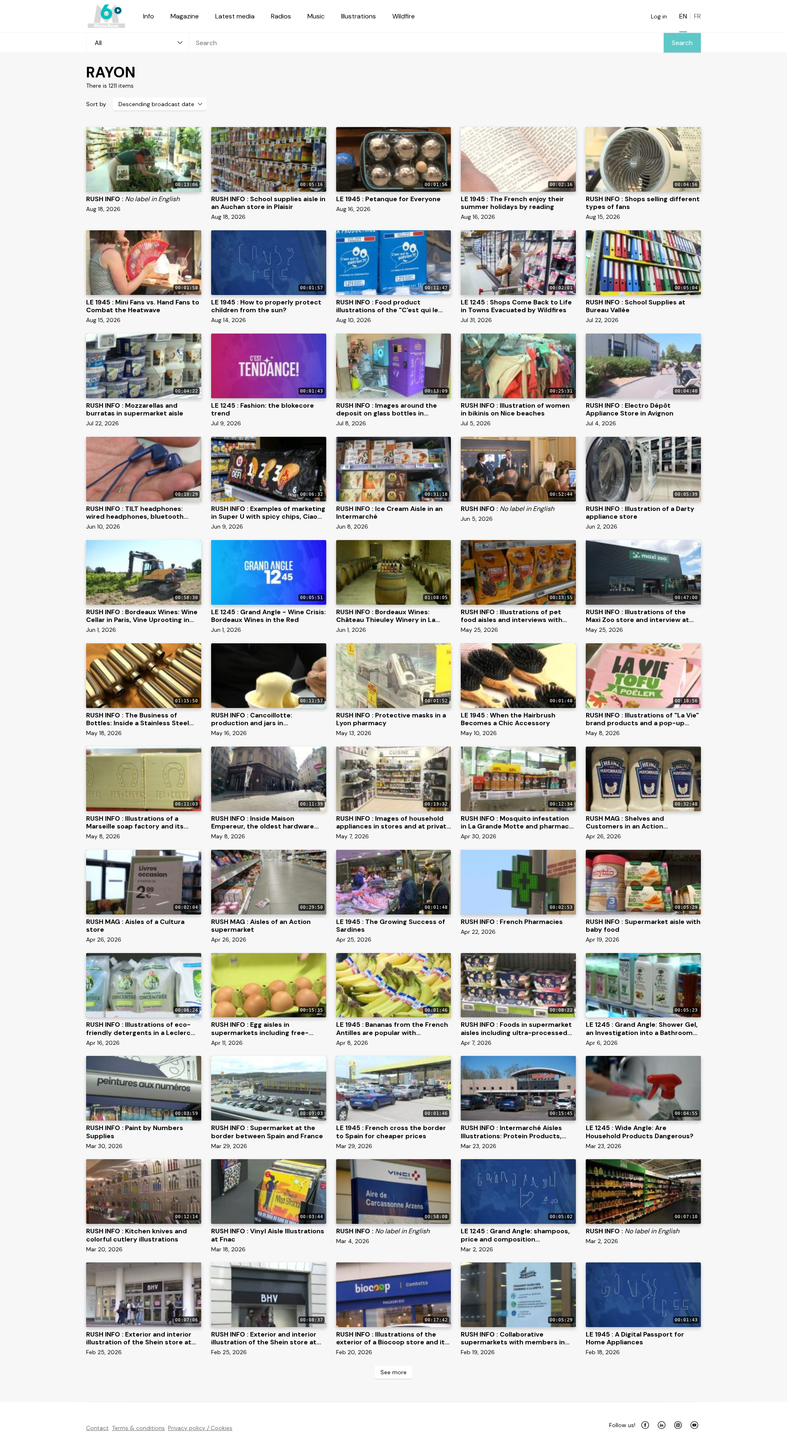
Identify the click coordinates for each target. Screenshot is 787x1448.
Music (316, 16)
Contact (97, 1428)
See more (393, 1372)
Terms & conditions (138, 1428)
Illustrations (358, 16)
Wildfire (403, 16)
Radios (281, 16)
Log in (659, 16)
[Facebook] (645, 1425)
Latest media (235, 16)
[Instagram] (678, 1425)
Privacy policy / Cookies (200, 1428)
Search (682, 43)
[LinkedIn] (661, 1425)
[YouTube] (694, 1425)
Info (148, 16)
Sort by (96, 104)
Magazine (185, 16)
